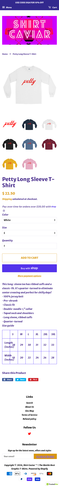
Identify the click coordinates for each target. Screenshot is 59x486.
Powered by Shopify (38, 468)
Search (29, 403)
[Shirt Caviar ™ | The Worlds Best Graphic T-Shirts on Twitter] (29, 434)
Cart (54, 7)
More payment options (29, 276)
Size (4, 227)
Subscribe (45, 457)
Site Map (29, 411)
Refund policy (29, 419)
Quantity (7, 240)
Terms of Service (29, 415)
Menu (9, 7)
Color (5, 214)
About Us (29, 407)
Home (5, 54)
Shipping (7, 199)
